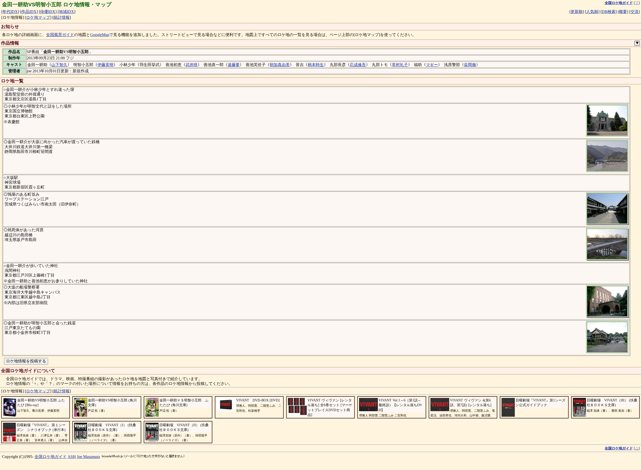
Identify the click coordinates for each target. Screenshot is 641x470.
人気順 (592, 12)
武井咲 (192, 65)
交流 (634, 12)
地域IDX (66, 12)
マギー (432, 65)
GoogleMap (99, 35)
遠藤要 (234, 65)
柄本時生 (316, 65)
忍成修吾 (358, 65)
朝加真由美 (280, 65)
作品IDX (29, 12)
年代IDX (10, 12)
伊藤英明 (105, 65)
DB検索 (608, 12)
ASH (72, 456)
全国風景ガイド (60, 35)
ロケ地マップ (38, 17)
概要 (623, 12)
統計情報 (62, 17)
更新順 (577, 12)
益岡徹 (470, 65)
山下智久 (59, 65)
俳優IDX (47, 12)
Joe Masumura (88, 456)
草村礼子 (400, 65)
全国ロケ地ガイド (51, 456)
